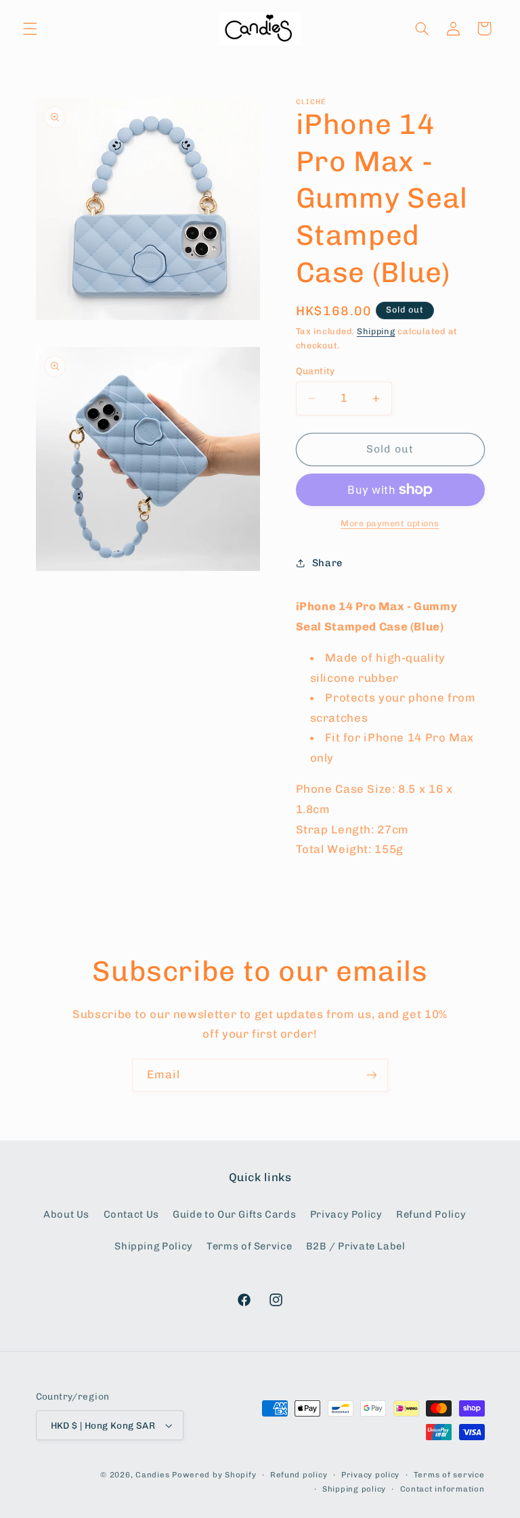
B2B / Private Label (356, 1246)
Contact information (442, 1489)
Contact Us (131, 1214)
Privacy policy (370, 1474)
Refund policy (299, 1474)
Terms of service (449, 1474)
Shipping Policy (153, 1246)
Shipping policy (354, 1489)
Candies (152, 1474)
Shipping (376, 331)
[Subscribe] (371, 1075)
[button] (29, 28)
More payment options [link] (390, 523)
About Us (66, 1214)
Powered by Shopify (214, 1474)
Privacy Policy (346, 1214)
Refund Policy (431, 1214)
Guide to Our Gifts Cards (234, 1214)
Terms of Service (249, 1246)
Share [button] (327, 563)
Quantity (315, 370)
